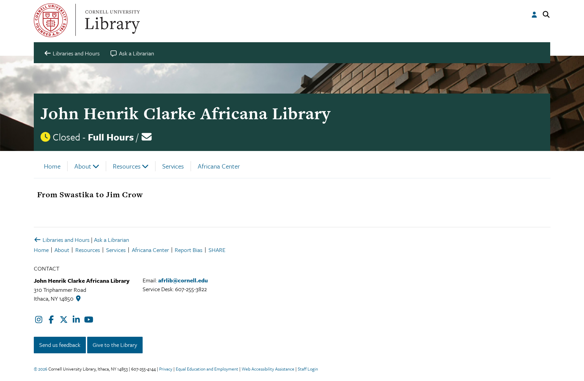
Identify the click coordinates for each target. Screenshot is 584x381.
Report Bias (188, 250)
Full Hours (111, 137)
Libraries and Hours (65, 239)
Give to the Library (115, 344)
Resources (127, 166)
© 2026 (40, 368)
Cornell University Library (111, 20)
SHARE (217, 250)
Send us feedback (59, 344)
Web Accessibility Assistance (268, 368)
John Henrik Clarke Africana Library (186, 113)
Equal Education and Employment (207, 368)
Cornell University (51, 20)
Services (173, 166)
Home (52, 166)
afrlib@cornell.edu (183, 280)
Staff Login (308, 368)
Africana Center (219, 166)
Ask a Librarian (111, 239)
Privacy (165, 368)
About (82, 166)
